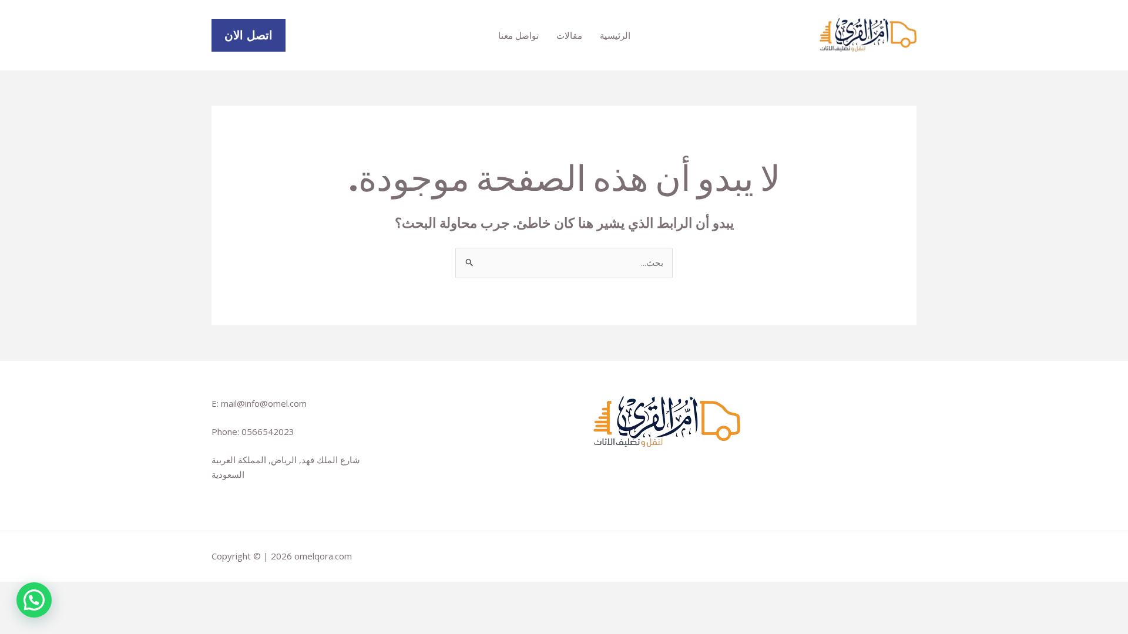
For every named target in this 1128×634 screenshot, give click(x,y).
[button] (249, 35)
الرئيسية (615, 35)
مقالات (569, 35)
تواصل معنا (518, 35)
